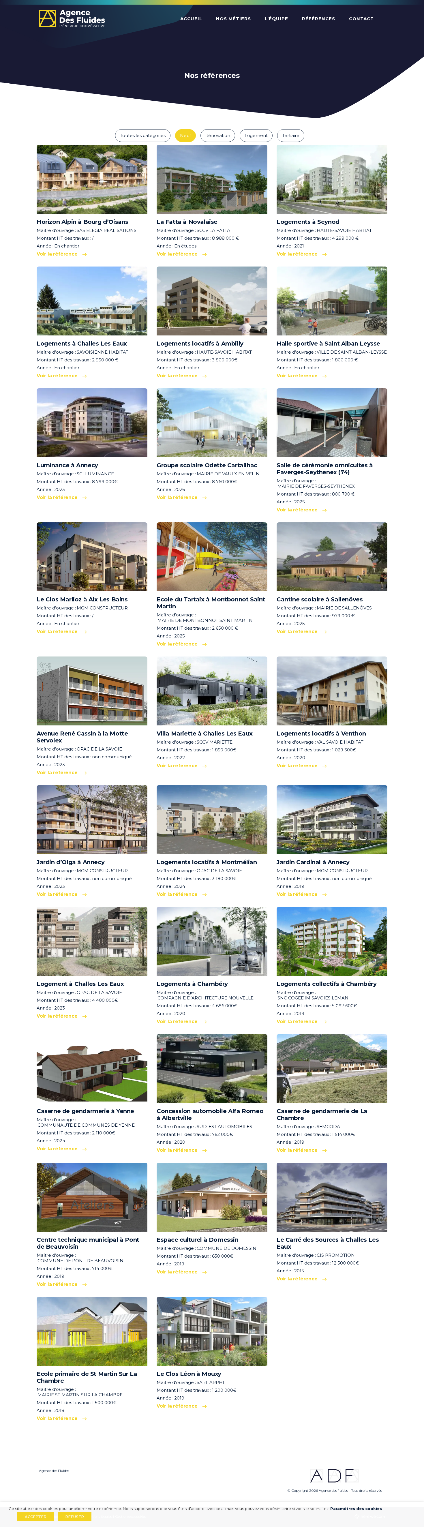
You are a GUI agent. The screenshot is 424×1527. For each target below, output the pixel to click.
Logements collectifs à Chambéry (327, 983)
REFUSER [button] (74, 1516)
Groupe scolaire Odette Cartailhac (207, 465)
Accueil (191, 18)
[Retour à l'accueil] (72, 19)
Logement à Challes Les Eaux (80, 983)
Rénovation (217, 135)
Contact (361, 18)
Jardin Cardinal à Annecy (313, 862)
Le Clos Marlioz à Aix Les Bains (82, 599)
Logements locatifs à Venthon (321, 733)
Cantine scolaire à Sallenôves (320, 599)
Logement (256, 135)
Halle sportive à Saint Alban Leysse (328, 343)
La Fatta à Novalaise (187, 221)
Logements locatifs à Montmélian (207, 862)
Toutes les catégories (143, 135)
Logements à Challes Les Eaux (82, 343)
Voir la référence (57, 254)
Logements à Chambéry (192, 983)
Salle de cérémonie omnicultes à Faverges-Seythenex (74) (325, 469)
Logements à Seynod (308, 221)
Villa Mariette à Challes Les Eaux (205, 733)
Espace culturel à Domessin (198, 1239)
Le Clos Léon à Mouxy (189, 1373)
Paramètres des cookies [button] (356, 1508)
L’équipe (276, 18)
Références (318, 18)
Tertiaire (290, 135)
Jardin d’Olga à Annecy (70, 862)
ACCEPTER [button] (35, 1516)
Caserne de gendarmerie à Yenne (85, 1111)
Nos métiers (233, 18)
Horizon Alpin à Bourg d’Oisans (82, 221)
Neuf (185, 135)
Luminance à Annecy (67, 465)
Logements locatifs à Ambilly (200, 343)
